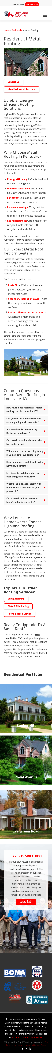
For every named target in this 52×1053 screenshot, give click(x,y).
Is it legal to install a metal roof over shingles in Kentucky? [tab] (23, 475)
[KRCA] (15, 998)
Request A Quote (32, 4)
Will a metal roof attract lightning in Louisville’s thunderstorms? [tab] (24, 453)
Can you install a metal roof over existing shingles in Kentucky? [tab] (23, 420)
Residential (17, 30)
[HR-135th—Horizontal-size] (16, 14)
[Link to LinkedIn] (26, 1049)
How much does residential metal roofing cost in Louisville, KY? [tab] (24, 409)
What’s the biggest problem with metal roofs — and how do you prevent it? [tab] (23, 487)
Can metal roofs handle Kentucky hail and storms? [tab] (24, 442)
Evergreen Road (26, 831)
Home (7, 30)
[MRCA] (15, 986)
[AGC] (37, 985)
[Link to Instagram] (29, 1049)
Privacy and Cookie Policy (35, 1045)
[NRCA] (37, 971)
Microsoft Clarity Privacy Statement (27, 1037)
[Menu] (45, 14)
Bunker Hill (26, 725)
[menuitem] (45, 14)
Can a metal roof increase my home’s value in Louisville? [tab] (21, 500)
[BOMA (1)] (15, 973)
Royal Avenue (26, 777)
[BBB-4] (37, 999)
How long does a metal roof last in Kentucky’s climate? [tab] (24, 464)
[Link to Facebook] (22, 1049)
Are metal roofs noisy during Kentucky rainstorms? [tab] (21, 431)
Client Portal (17, 1045)
